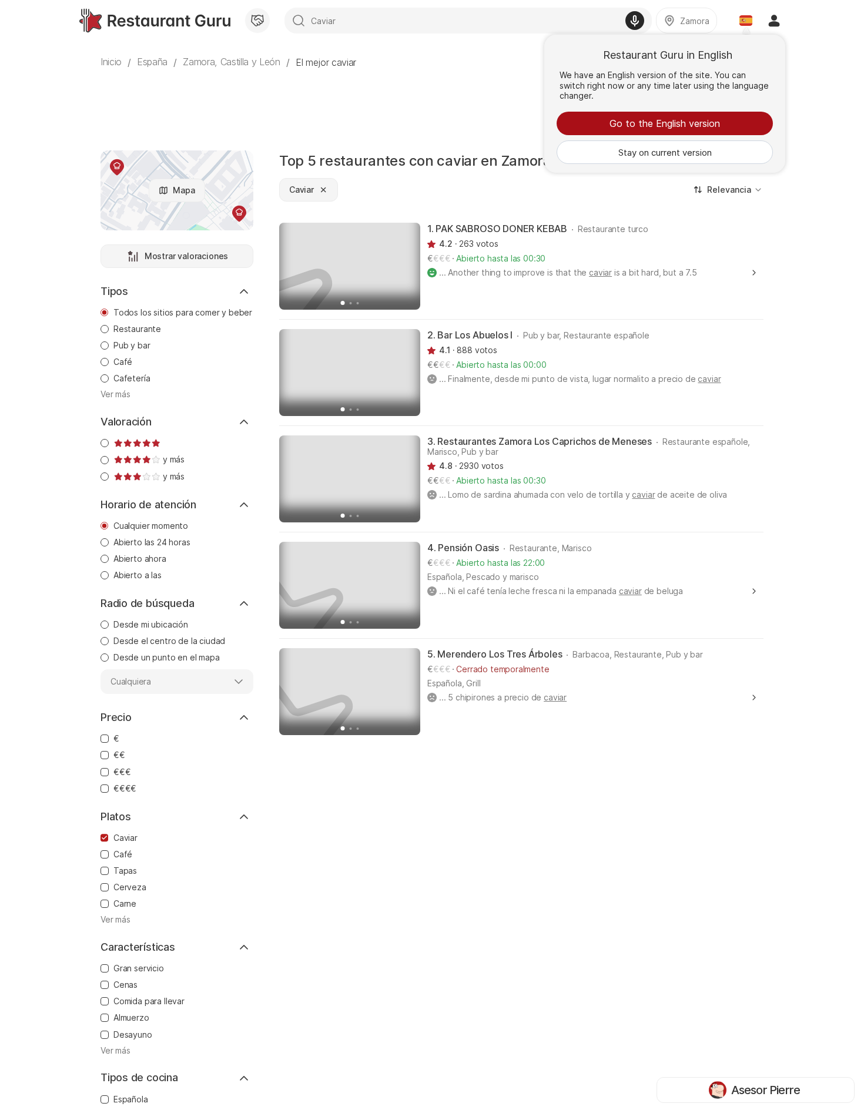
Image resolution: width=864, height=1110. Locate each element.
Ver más (115, 394)
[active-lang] (746, 20)
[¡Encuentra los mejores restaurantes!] (154, 20)
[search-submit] (299, 21)
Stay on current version (665, 152)
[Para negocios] (257, 20)
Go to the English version (665, 123)
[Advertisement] (432, 102)
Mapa (184, 190)
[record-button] (634, 20)
